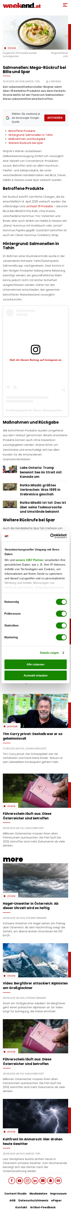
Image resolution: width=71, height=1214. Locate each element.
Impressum (58, 1193)
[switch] (61, 614)
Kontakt (21, 1207)
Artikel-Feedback (43, 1207)
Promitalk (12, 726)
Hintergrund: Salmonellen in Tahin (31, 135)
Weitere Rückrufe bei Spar (26, 143)
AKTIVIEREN (54, 117)
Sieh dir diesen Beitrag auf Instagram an (36, 359)
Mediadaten (38, 1193)
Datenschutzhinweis (33, 1200)
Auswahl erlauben (36, 675)
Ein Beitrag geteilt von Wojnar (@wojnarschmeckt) (36, 410)
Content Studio (15, 1193)
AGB (12, 1200)
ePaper (56, 1200)
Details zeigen (49, 652)
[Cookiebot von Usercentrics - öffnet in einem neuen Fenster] (50, 536)
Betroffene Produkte (22, 131)
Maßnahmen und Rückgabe (27, 139)
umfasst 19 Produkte (39, 206)
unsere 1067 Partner (29, 560)
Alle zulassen (35, 664)
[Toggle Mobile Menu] (65, 5)
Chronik (12, 48)
